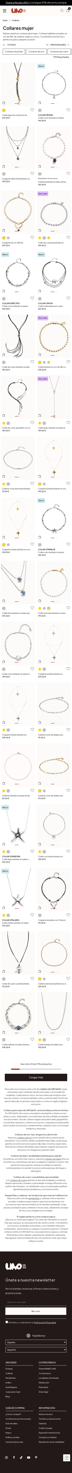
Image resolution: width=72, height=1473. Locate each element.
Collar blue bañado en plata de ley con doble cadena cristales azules (15, 613)
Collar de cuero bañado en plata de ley (16, 367)
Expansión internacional (49, 1433)
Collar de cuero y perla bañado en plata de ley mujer (15, 984)
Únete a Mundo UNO (17, 2)
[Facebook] (14, 1457)
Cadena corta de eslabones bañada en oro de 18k (50, 795)
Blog (8, 1396)
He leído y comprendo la (32, 1322)
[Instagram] (6, 1457)
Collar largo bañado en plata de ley (52, 428)
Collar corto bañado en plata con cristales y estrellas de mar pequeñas (15, 306)
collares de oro (24, 1137)
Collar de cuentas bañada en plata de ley (51, 243)
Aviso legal (43, 1392)
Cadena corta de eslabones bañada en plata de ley (50, 735)
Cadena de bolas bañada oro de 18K (52, 984)
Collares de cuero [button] (59, 51)
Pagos (8, 1433)
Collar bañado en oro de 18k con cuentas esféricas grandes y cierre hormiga (52, 367)
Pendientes (11, 1378)
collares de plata (53, 1159)
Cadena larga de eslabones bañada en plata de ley (50, 1044)
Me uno (36, 1311)
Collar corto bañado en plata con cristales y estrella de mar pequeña (51, 118)
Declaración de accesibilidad (51, 1442)
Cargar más (36, 1077)
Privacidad (43, 1387)
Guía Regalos (11, 1387)
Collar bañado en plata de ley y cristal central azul (15, 1044)
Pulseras (9, 1369)
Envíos (8, 1428)
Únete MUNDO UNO (47, 1369)
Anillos (8, 1382)
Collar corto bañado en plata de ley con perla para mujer (16, 674)
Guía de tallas (11, 1423)
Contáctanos (45, 1373)
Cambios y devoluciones (50, 1419)
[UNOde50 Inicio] (18, 10)
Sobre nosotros (46, 1414)
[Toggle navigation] (4, 11)
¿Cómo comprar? (13, 1414)
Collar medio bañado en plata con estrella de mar (15, 923)
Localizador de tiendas (49, 1378)
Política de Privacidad (45, 1322)
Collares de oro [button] (36, 51)
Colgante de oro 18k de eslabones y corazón (12, 243)
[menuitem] (7, 21)
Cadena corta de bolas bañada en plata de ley (16, 488)
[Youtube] (28, 1457)
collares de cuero (18, 1180)
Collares (15, 20)
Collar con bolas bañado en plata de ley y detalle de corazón (52, 856)
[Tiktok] (21, 1457)
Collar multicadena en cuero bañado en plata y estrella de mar (52, 306)
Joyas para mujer (13, 1392)
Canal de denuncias (14, 1442)
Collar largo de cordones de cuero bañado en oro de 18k (14, 115)
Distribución (44, 1382)
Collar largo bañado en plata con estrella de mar (16, 859)
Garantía (42, 1423)
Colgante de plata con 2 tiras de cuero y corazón (52, 920)
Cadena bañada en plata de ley (16, 795)
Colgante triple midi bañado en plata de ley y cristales (16, 179)
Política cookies (12, 1437)
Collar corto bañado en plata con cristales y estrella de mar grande (51, 552)
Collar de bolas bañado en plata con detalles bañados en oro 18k (52, 613)
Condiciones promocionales (18, 1419)
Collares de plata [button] (14, 51)
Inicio (5, 20)
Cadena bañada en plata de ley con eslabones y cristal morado (52, 182)
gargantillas (34, 1198)
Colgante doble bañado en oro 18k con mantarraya (52, 488)
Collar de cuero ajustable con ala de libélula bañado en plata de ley (16, 428)
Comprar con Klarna (47, 1437)
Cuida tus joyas (45, 1428)
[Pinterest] (36, 1457)
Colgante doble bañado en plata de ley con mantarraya (50, 674)
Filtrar (11, 45)
